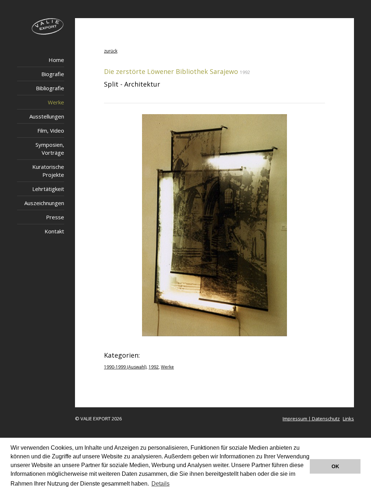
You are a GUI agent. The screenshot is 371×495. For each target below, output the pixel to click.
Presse (55, 217)
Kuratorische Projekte (48, 170)
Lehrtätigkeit (48, 188)
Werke (56, 102)
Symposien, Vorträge (50, 148)
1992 (154, 367)
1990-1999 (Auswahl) (125, 367)
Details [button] (160, 484)
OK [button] (335, 466)
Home (56, 59)
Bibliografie (50, 88)
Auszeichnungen (44, 203)
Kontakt (54, 231)
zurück (110, 51)
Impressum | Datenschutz (311, 418)
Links (348, 418)
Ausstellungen (46, 116)
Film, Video (50, 130)
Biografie (52, 74)
